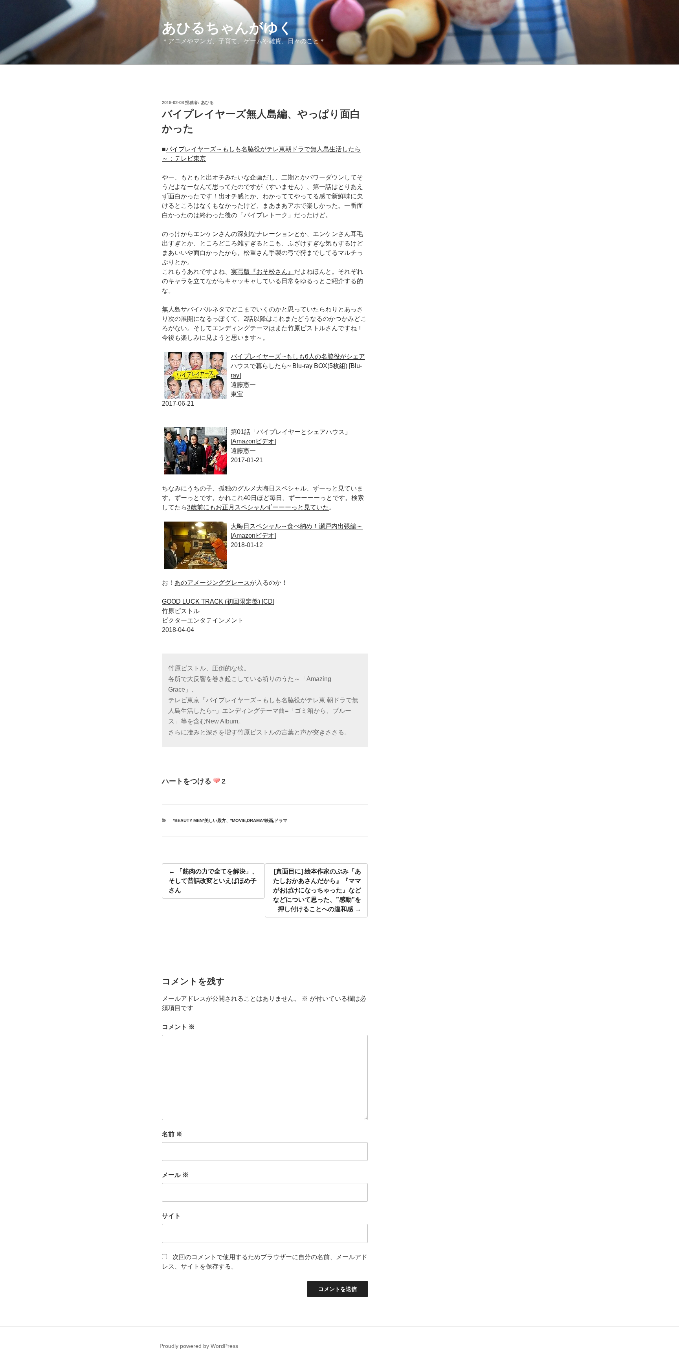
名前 (172, 1134)
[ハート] (216, 780)
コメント (178, 1026)
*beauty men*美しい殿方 (199, 820)
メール (175, 1175)
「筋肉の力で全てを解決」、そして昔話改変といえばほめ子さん (213, 880)
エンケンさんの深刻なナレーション (243, 234)
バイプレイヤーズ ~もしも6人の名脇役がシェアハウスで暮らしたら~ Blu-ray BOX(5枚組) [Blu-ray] (298, 366)
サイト (171, 1215)
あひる (207, 102)
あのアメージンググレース (212, 582)
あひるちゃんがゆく (227, 28)
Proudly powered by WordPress (199, 1346)
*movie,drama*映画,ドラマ (258, 820)
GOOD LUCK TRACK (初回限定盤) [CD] (218, 601)
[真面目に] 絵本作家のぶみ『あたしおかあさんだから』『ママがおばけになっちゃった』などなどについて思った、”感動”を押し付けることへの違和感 (317, 890)
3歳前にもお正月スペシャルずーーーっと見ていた (258, 507)
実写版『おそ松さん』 (262, 271)
